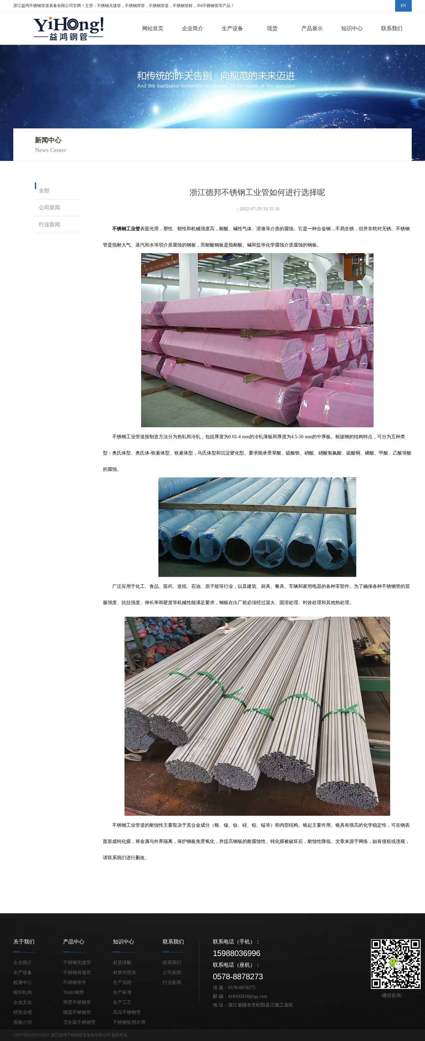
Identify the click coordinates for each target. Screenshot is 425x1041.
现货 (272, 28)
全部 (44, 190)
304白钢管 (73, 992)
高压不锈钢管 (127, 1012)
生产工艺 (122, 1002)
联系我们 (391, 28)
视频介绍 (22, 1022)
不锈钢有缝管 (77, 972)
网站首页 (152, 28)
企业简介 (192, 28)
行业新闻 (49, 224)
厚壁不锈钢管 (77, 1002)
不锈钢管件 (74, 982)
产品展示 (312, 28)
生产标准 (122, 992)
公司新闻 (49, 207)
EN (403, 5)
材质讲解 (122, 962)
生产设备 (232, 28)
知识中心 (352, 28)
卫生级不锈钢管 (79, 1022)
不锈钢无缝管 (77, 962)
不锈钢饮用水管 (129, 1022)
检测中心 (22, 982)
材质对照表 (124, 972)
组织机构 (22, 992)
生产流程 (122, 982)
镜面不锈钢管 (77, 1012)
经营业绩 (22, 1012)
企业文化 (22, 1002)
